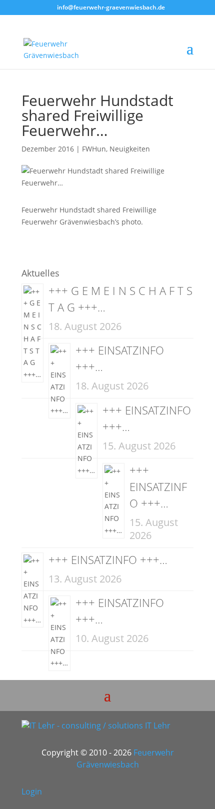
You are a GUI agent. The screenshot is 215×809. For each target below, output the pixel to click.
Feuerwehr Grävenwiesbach (125, 758)
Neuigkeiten (130, 149)
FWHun (94, 149)
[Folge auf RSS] (186, 794)
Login (32, 791)
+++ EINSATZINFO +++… (158, 486)
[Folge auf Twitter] (166, 794)
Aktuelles (41, 273)
